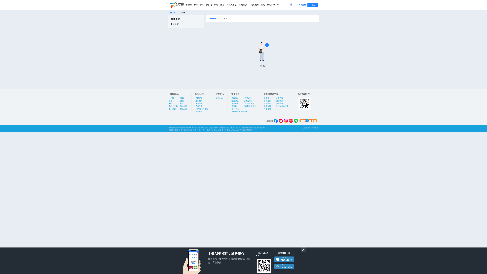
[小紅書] (291, 121)
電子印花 (235, 109)
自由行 (209, 5)
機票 (196, 5)
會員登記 (267, 101)
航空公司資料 (249, 101)
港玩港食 (172, 109)
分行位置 (199, 106)
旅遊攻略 (271, 5)
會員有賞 (267, 106)
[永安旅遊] (177, 5)
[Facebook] (276, 121)
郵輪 (216, 5)
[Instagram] (286, 121)
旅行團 (189, 5)
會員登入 (267, 98)
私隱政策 (199, 111)
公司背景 (199, 98)
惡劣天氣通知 (249, 103)
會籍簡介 (267, 103)
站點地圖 (306, 128)
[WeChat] (296, 121)
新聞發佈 (199, 103)
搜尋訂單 (302, 5)
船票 (222, 5)
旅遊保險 (235, 101)
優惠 (263, 5)
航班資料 (247, 98)
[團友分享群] (308, 121)
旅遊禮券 (235, 103)
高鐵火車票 (232, 5)
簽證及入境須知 (250, 106)
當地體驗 (243, 5)
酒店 (202, 5)
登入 (313, 5)
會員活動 (279, 98)
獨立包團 (255, 5)
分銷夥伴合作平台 (283, 106)
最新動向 (199, 101)
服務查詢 (279, 103)
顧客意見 (279, 101)
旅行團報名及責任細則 (240, 111)
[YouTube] (281, 121)
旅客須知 (235, 98)
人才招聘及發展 (201, 109)
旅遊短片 (235, 106)
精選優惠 (267, 109)
